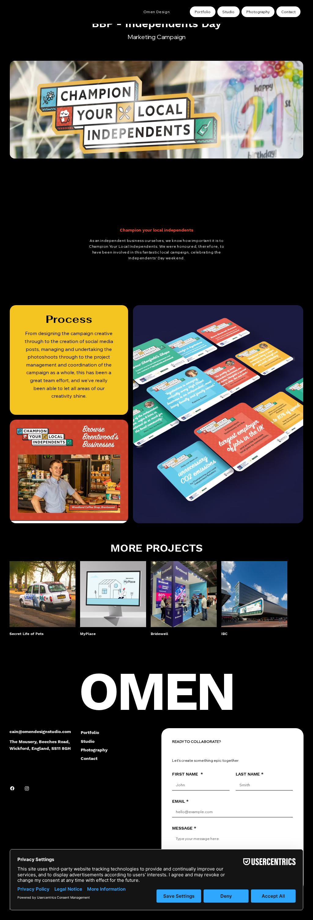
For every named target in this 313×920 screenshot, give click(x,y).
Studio (87, 741)
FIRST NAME (187, 774)
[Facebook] (12, 788)
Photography (94, 749)
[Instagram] (27, 788)
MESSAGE (184, 828)
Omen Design (156, 11)
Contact (89, 758)
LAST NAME (249, 774)
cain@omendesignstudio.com (40, 731)
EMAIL (180, 801)
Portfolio (90, 732)
